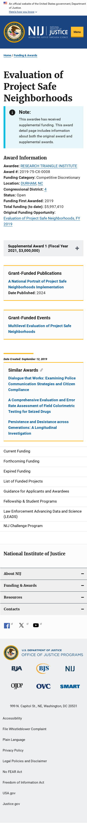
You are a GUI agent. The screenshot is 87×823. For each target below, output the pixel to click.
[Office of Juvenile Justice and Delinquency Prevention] (17, 690)
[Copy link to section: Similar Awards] (40, 369)
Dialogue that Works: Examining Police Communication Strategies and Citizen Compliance (42, 384)
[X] (23, 627)
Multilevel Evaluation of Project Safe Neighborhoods (39, 329)
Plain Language (14, 740)
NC (40, 183)
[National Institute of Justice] (70, 672)
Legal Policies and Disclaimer (25, 761)
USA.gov (9, 793)
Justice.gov (11, 804)
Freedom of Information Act (23, 782)
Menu (77, 32)
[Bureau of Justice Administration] (17, 672)
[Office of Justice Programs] (14, 32)
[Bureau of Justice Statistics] (43, 675)
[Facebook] (8, 627)
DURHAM (28, 183)
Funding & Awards (25, 55)
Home (7, 55)
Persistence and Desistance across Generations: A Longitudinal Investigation (38, 428)
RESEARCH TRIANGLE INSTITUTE (49, 166)
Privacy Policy (13, 750)
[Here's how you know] (43, 8)
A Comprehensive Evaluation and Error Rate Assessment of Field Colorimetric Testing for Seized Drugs (41, 406)
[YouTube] (37, 627)
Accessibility (12, 718)
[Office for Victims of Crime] (43, 689)
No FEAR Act (12, 772)
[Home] (48, 32)
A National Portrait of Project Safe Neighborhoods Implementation (37, 284)
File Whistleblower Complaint (24, 729)
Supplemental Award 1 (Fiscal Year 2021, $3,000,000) (38, 248)
